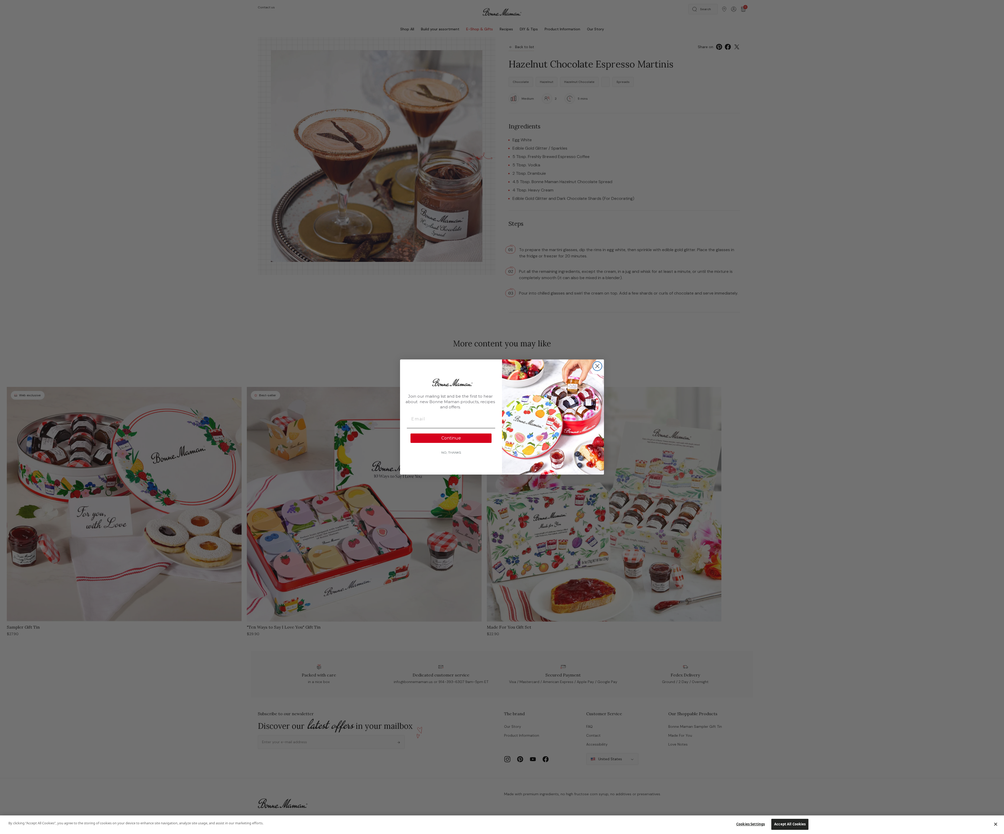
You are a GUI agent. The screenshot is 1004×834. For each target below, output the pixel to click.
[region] (502, 824)
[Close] (995, 824)
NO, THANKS (451, 452)
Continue (451, 438)
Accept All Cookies (790, 824)
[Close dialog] (597, 366)
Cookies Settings (750, 824)
